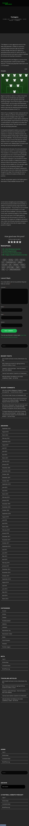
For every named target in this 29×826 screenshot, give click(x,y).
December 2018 (6, 503)
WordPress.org (6, 669)
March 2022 (5, 435)
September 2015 (6, 546)
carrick (16, 259)
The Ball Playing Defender (9, 251)
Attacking (11, 259)
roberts (23, 267)
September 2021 (6, 441)
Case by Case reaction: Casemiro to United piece (14, 373)
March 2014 (5, 598)
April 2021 (4, 454)
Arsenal (4, 611)
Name (2, 306)
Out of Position (6, 640)
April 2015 (4, 559)
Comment (3, 287)
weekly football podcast (15, 269)
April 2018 (4, 523)
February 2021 (6, 461)
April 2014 (4, 595)
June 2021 (4, 451)
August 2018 (5, 517)
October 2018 (5, 510)
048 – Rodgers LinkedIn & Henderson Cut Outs (14, 255)
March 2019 (5, 494)
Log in (3, 659)
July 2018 (4, 520)
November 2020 (6, 471)
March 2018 (5, 526)
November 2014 (6, 572)
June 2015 (4, 553)
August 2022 (5, 431)
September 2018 (6, 513)
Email (2, 314)
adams (4, 259)
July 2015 (4, 549)
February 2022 (6, 438)
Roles (3, 269)
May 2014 (4, 592)
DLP (3, 262)
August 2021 (5, 445)
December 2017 (6, 536)
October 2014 (5, 576)
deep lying (22, 259)
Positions (23, 264)
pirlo (10, 264)
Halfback (20, 262)
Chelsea (4, 617)
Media (3, 637)
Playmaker (16, 264)
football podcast (6, 620)
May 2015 (4, 556)
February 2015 (6, 562)
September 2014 (6, 579)
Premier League (6, 647)
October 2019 (5, 481)
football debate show (11, 262)
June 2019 (4, 487)
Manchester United (7, 634)
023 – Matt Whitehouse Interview (11, 249)
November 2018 (6, 507)
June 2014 (4, 589)
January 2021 (5, 464)
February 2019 (6, 497)
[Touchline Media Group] (7, 3)
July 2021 (4, 448)
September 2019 (6, 484)
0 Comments (17, 20)
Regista (17, 267)
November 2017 (6, 540)
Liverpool (4, 627)
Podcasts (4, 643)
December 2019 (6, 477)
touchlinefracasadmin (16, 19)
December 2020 (6, 467)
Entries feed (5, 662)
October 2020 (5, 474)
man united (4, 264)
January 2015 (5, 566)
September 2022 (6, 428)
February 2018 (6, 530)
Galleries (4, 624)
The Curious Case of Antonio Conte (12, 253)
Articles (4, 614)
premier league (10, 267)
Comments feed (6, 665)
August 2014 (5, 582)
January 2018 (5, 533)
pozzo (3, 267)
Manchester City (6, 630)
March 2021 (5, 458)
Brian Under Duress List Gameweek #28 (15, 395)
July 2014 (4, 585)
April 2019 (4, 490)
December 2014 (6, 569)
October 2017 (5, 543)
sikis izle (4, 390)
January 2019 (5, 500)
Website (3, 322)
